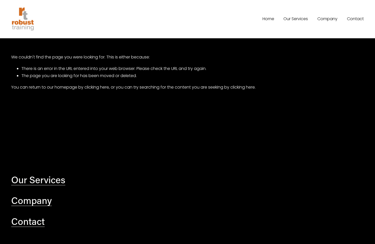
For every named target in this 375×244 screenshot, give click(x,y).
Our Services (295, 19)
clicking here (96, 87)
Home (268, 19)
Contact (355, 19)
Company (327, 19)
